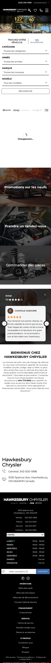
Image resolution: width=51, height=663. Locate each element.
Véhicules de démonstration (25, 597)
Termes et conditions (25, 657)
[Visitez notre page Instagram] (28, 578)
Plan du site (10, 657)
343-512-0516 (30, 530)
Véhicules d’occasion (25, 593)
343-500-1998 (31, 517)
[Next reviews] (46, 323)
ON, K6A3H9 (31, 513)
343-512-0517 (30, 526)
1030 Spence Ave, (25, 510)
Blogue (25, 647)
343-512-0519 (30, 522)
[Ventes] (41, 10)
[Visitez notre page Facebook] (22, 578)
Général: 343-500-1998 (22, 471)
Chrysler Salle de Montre (25, 602)
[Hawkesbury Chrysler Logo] (14, 10)
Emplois (25, 652)
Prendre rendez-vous (25, 627)
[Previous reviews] (4, 323)
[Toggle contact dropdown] (48, 2)
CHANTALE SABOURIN (26, 311)
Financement (25, 612)
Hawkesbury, (20, 513)
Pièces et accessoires (25, 632)
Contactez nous (25, 643)
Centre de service (25, 623)
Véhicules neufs (25, 588)
